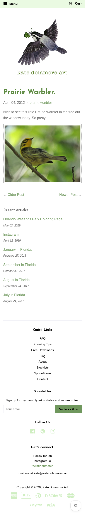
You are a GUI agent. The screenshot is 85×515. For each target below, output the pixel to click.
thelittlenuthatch (42, 466)
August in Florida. (17, 280)
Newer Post (68, 195)
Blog (42, 356)
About (43, 361)
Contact (42, 379)
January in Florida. (17, 249)
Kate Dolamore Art (55, 487)
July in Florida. (14, 295)
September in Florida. (20, 265)
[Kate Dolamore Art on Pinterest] (42, 432)
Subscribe (68, 409)
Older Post (16, 195)
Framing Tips (43, 344)
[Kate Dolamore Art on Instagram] (52, 432)
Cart (78, 3)
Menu (13, 3)
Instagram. (11, 234)
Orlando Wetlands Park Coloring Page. (33, 219)
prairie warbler (41, 102)
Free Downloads (42, 350)
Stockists (42, 367)
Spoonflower (42, 373)
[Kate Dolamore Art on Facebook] (32, 432)
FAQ (42, 338)
